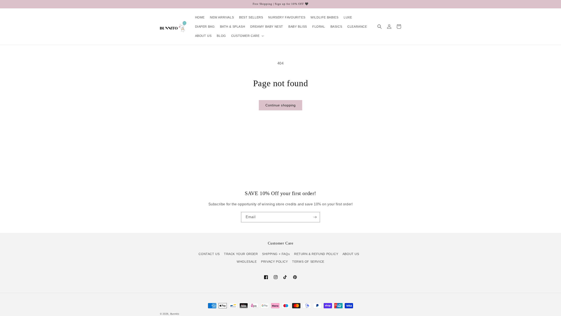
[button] (247, 35)
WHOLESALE (247, 261)
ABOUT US (351, 254)
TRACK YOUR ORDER (241, 254)
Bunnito (174, 313)
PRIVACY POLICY (274, 261)
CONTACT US (209, 254)
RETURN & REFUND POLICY (316, 254)
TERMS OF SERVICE (308, 261)
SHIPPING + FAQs (276, 254)
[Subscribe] (315, 217)
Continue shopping (280, 105)
